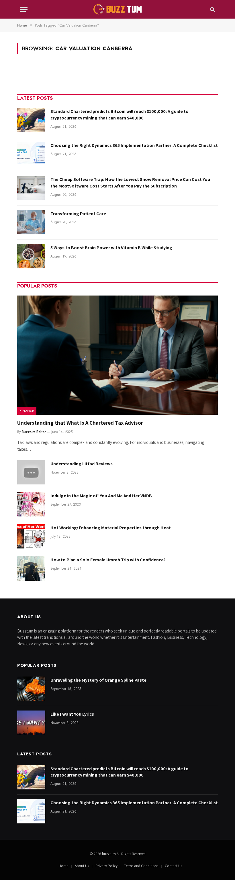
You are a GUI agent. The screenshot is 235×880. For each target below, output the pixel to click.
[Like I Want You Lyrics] (31, 723)
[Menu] (24, 9)
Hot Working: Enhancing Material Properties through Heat (110, 528)
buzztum (109, 853)
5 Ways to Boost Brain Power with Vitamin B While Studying (111, 248)
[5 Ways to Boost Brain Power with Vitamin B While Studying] (31, 256)
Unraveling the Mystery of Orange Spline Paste (98, 680)
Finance (26, 410)
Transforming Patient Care (78, 214)
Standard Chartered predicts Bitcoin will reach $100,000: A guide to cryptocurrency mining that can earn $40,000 (119, 114)
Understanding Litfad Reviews (81, 464)
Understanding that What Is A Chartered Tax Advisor (80, 422)
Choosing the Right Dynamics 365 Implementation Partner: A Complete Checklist (134, 145)
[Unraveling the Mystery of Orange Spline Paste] (31, 689)
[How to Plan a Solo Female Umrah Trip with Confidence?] (31, 568)
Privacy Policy (106, 865)
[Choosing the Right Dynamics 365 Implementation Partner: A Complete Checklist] (31, 154)
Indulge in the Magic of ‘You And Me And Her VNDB (101, 496)
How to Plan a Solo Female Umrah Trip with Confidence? (108, 560)
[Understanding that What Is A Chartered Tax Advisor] (117, 355)
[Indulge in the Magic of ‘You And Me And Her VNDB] (31, 504)
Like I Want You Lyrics (72, 714)
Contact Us (173, 865)
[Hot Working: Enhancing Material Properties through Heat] (31, 536)
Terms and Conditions (141, 865)
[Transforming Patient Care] (31, 222)
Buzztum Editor (34, 431)
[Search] (212, 9)
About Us (82, 865)
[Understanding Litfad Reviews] (31, 472)
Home (63, 865)
